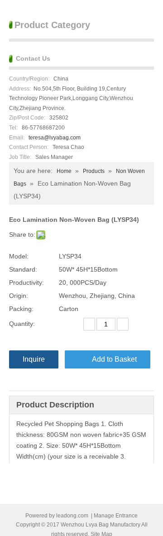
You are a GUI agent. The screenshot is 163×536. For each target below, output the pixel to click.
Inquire (34, 359)
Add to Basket (114, 359)
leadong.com (72, 515)
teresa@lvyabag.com (55, 137)
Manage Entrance (116, 515)
